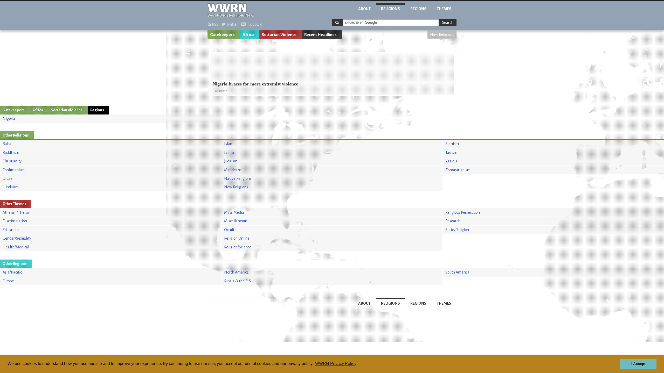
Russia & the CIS (237, 281)
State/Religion (457, 230)
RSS (214, 24)
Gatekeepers (222, 34)
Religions (390, 9)
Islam (228, 144)
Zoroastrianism (458, 170)
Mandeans (232, 170)
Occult (229, 230)
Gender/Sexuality (17, 238)
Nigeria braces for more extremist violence (255, 84)
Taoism (451, 152)
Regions (418, 9)
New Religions (442, 34)
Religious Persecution (462, 212)
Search (447, 22)
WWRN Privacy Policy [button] (335, 363)
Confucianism (14, 170)
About (364, 9)
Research (452, 221)
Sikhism (452, 144)
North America (236, 272)
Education (11, 230)
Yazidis (451, 161)
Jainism (230, 152)
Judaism (230, 161)
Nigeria (9, 119)
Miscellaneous (235, 221)
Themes (444, 9)
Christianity (12, 161)
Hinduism (11, 187)
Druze (7, 178)
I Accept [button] (638, 364)
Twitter (231, 24)
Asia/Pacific (12, 272)
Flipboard (254, 24)
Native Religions (237, 178)
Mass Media (234, 212)
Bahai (7, 144)
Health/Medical (16, 247)
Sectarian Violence (279, 34)
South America (457, 272)
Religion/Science (237, 247)
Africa (248, 34)
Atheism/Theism (16, 212)
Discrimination (15, 221)
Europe (8, 281)
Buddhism (11, 152)
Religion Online (237, 238)
